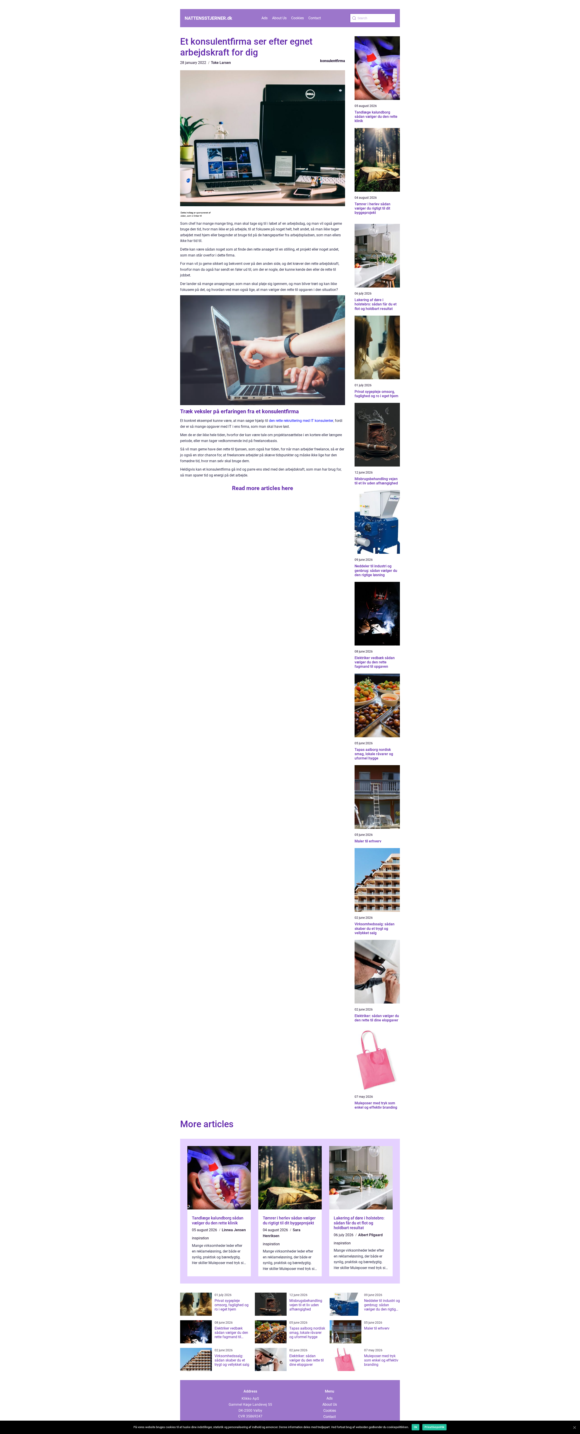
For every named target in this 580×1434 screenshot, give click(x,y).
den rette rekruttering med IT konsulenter (301, 420)
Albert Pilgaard (370, 1235)
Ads (264, 18)
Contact (314, 18)
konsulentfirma (332, 61)
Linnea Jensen (234, 1230)
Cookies (297, 18)
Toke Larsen (221, 62)
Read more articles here (262, 488)
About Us (279, 18)
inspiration (200, 1238)
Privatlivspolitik (434, 1427)
